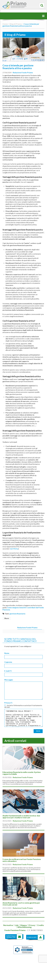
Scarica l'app (32, 937)
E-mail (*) (8, 671)
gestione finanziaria (17, 614)
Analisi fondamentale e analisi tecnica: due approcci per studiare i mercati (21, 816)
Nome (6, 653)
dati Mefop (14, 549)
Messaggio (8, 680)
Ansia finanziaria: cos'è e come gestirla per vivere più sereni (21, 904)
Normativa (8, 925)
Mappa (23, 925)
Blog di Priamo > (16, 24)
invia (38, 731)
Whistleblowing (24, 927)
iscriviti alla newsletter (11, 936)
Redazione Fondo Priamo (23, 73)
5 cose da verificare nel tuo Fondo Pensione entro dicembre (22, 860)
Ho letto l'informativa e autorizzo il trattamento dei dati (23, 706)
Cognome (8, 662)
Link (17, 925)
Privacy (32, 925)
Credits (40, 925)
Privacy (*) (8, 703)
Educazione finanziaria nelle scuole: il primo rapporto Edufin (22, 773)
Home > (6, 24)
